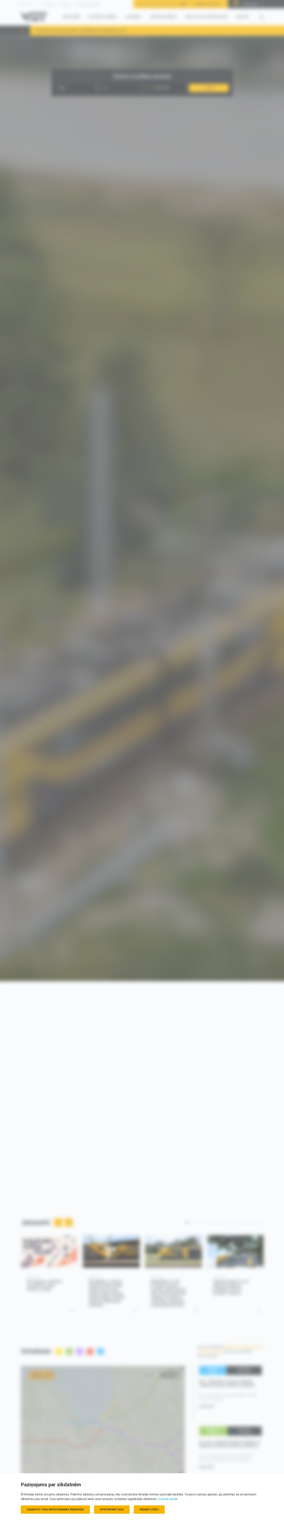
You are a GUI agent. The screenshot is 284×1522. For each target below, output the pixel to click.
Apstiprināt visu (111, 1509)
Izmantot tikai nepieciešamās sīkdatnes (55, 1509)
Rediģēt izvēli (149, 1509)
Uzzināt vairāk (168, 1499)
